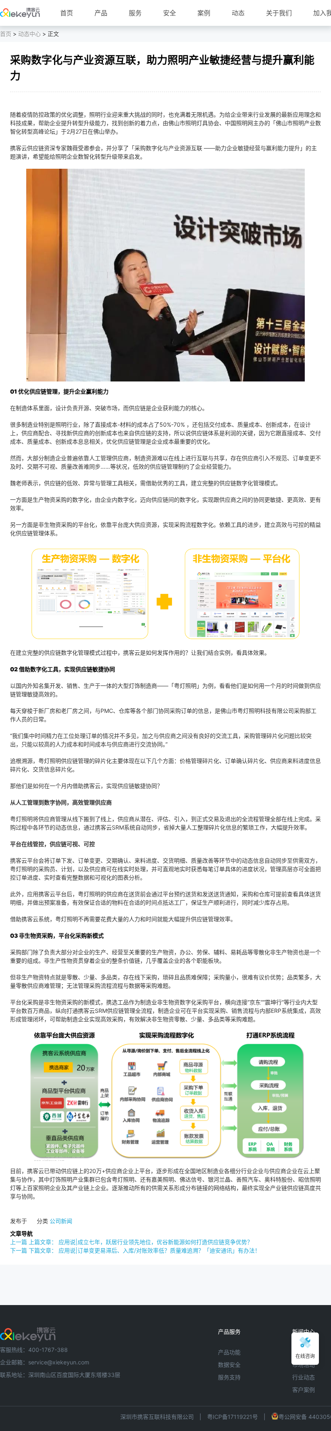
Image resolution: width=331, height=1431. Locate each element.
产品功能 (229, 1352)
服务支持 (229, 1377)
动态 (238, 13)
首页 (66, 13)
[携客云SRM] (28, 1331)
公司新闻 (61, 1220)
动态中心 (29, 33)
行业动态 (303, 1377)
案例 (203, 13)
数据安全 (229, 1364)
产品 (100, 13)
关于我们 (279, 13)
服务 (135, 13)
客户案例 (303, 1389)
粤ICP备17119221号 (232, 1416)
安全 (169, 13)
